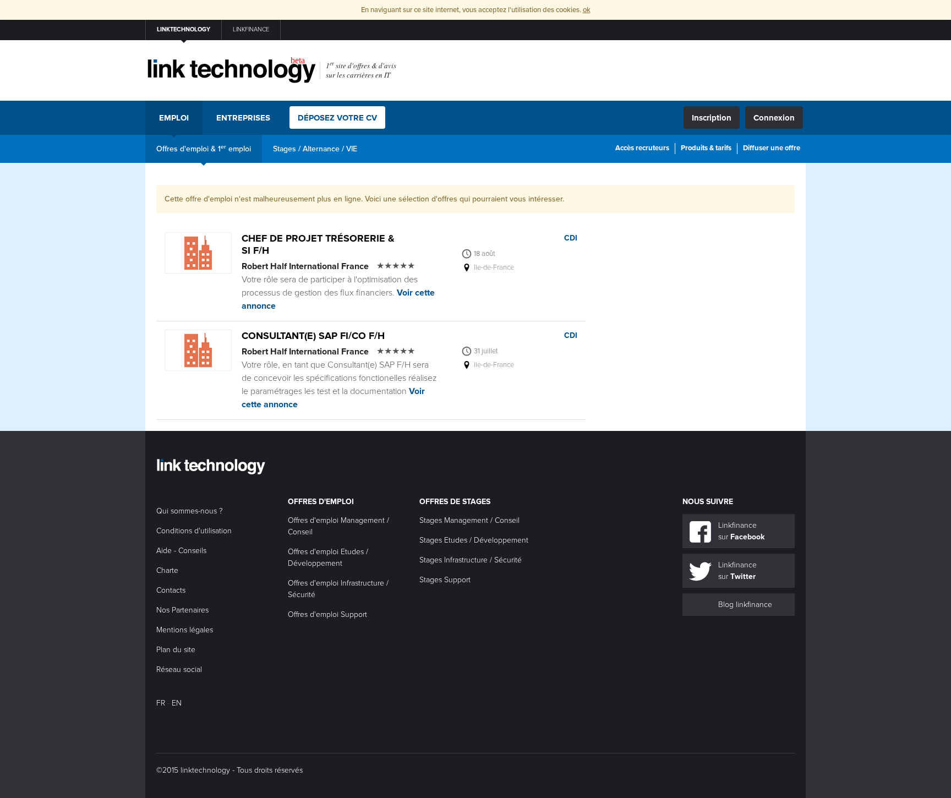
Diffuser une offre (771, 148)
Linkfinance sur (741, 531)
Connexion (774, 118)
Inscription (711, 118)
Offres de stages (454, 501)
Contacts (170, 590)
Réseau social (179, 669)
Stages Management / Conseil (469, 520)
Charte (167, 570)
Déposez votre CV (337, 118)
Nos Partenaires (182, 610)
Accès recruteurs (642, 148)
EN (177, 703)
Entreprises (243, 118)
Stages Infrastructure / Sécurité (470, 560)
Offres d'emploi (321, 501)
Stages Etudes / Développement (473, 540)
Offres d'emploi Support (327, 614)
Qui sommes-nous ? (189, 511)
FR (160, 703)
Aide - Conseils (181, 550)
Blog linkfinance (745, 604)
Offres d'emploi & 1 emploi (203, 148)
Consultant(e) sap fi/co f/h (313, 336)
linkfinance (251, 29)
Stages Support (445, 579)
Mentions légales (184, 630)
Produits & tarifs (706, 148)
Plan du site (175, 649)
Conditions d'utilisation (194, 530)
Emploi (174, 118)
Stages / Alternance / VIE (315, 149)
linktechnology (183, 29)
